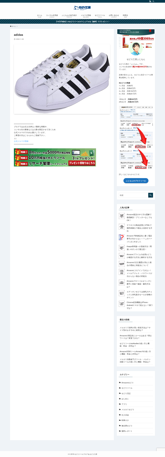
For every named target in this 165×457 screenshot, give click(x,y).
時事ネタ (125, 420)
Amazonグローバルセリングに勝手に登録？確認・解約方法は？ (139, 284)
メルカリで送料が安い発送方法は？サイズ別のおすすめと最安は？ (135, 328)
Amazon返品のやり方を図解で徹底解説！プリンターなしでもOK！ (139, 217)
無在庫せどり (127, 425)
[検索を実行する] (150, 195)
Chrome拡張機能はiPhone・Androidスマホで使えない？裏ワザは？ (140, 305)
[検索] (153, 1)
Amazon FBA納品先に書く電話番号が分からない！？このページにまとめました (139, 238)
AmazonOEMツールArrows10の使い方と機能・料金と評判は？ (135, 352)
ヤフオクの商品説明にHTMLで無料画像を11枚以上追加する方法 (139, 228)
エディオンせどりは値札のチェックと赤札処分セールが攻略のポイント (139, 294)
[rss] (150, 1)
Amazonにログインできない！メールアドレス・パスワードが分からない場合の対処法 (139, 273)
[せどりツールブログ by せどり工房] (82, 8)
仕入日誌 (125, 415)
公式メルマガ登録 (21, 141)
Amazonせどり (128, 382)
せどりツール (127, 388)
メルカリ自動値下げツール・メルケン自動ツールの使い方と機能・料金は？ (135, 360)
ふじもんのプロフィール (136, 180)
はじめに (125, 398)
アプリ (124, 404)
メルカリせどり (128, 409)
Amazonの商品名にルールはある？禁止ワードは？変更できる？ (136, 336)
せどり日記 (126, 393)
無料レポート (127, 431)
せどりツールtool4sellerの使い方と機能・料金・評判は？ (134, 344)
